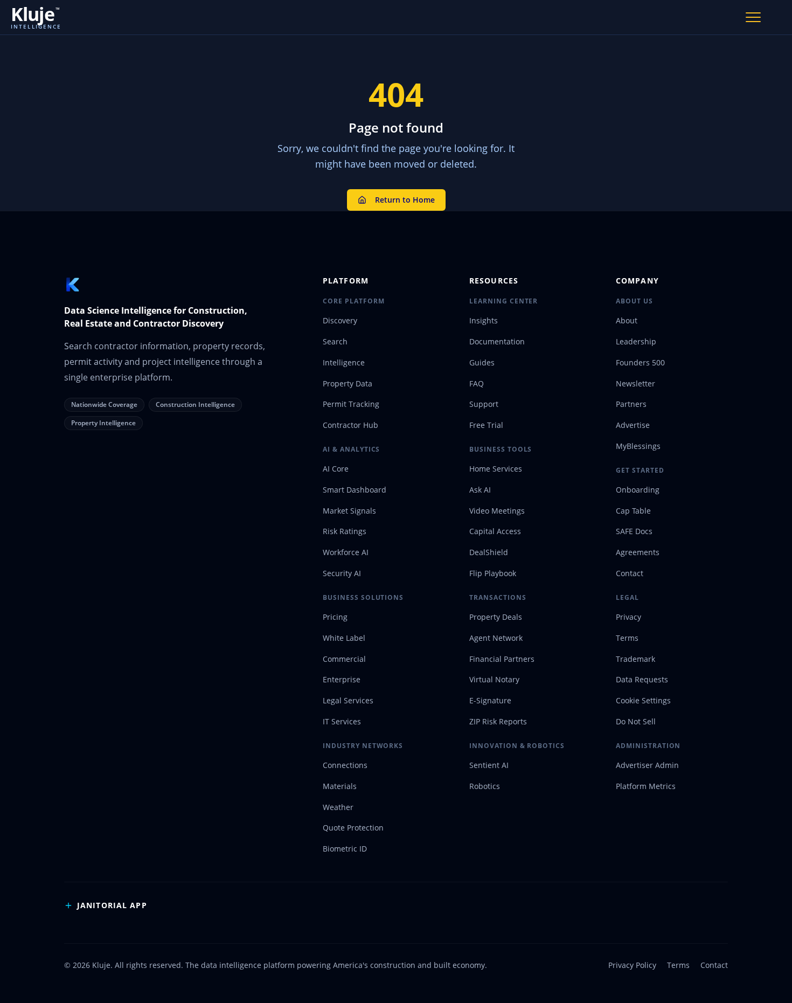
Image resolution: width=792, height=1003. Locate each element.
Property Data (347, 383)
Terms (627, 638)
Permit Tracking (351, 404)
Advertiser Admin (647, 765)
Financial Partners (501, 659)
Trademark (635, 659)
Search (335, 341)
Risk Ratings (344, 531)
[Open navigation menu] (753, 17)
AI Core (336, 469)
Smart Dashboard (354, 490)
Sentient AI (489, 765)
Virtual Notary (494, 679)
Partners (631, 404)
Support (483, 404)
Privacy (628, 617)
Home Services (495, 469)
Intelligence (344, 362)
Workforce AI (346, 552)
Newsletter (635, 383)
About (626, 320)
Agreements (637, 552)
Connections (345, 765)
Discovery (340, 320)
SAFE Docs (634, 531)
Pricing (335, 617)
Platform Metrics (646, 786)
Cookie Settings (643, 700)
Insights (483, 320)
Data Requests (642, 679)
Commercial (344, 659)
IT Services (342, 721)
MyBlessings (638, 446)
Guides (482, 362)
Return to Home (405, 200)
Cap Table (633, 511)
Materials (340, 786)
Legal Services (348, 700)
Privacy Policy (632, 965)
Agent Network (496, 638)
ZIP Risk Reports (498, 721)
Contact (629, 573)
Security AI (342, 573)
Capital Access (495, 531)
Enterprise (341, 679)
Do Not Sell (636, 721)
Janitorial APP (112, 905)
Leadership (636, 341)
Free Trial (486, 425)
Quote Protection (353, 827)
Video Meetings (497, 511)
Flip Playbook (492, 573)
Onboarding (637, 490)
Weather (338, 807)
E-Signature (490, 700)
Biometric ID (345, 848)
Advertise (633, 425)
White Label (344, 638)
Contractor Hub (350, 425)
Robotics (484, 786)
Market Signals (349, 511)
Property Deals (495, 617)
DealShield (488, 552)
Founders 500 (640, 362)
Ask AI (480, 490)
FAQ (476, 383)
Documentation (497, 341)
